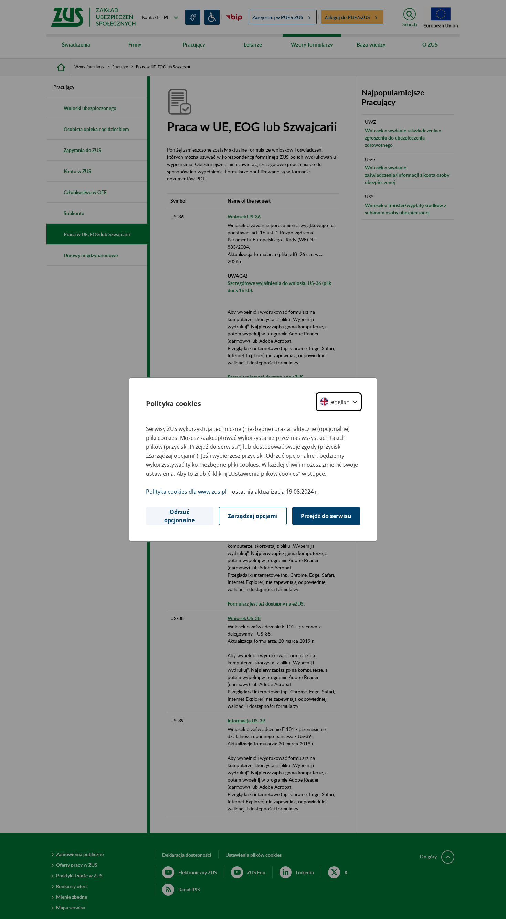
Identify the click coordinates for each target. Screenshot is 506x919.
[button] (338, 402)
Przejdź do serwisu (326, 516)
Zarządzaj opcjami (253, 516)
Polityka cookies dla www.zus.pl (186, 491)
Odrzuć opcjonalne (179, 516)
